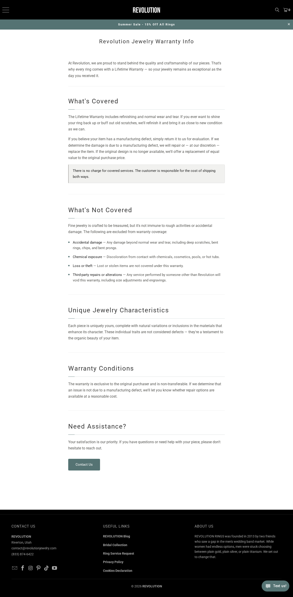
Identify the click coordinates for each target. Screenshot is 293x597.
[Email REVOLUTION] (14, 568)
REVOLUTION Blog (116, 536)
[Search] (277, 9)
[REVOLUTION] (146, 9)
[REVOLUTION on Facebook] (22, 568)
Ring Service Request (118, 553)
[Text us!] (275, 587)
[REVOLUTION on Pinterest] (38, 568)
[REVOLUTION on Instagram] (30, 568)
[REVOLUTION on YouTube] (54, 568)
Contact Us (84, 464)
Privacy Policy (113, 562)
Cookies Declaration (117, 570)
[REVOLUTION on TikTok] (46, 568)
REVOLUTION (152, 586)
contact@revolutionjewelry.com (33, 548)
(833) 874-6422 (22, 554)
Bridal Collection (115, 545)
